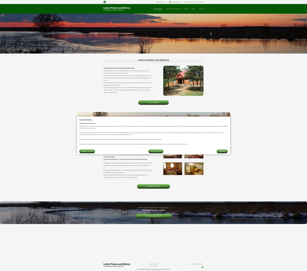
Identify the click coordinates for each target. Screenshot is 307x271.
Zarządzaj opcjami (87, 151)
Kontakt (201, 9)
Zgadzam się (222, 151)
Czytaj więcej (153, 102)
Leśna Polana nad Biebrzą (173, 9)
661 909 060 (162, 2)
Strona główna (157, 9)
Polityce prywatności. (181, 144)
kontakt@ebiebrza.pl (176, 2)
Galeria (193, 9)
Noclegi (186, 9)
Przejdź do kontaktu (154, 216)
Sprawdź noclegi (153, 186)
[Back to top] (304, 268)
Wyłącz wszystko (156, 151)
